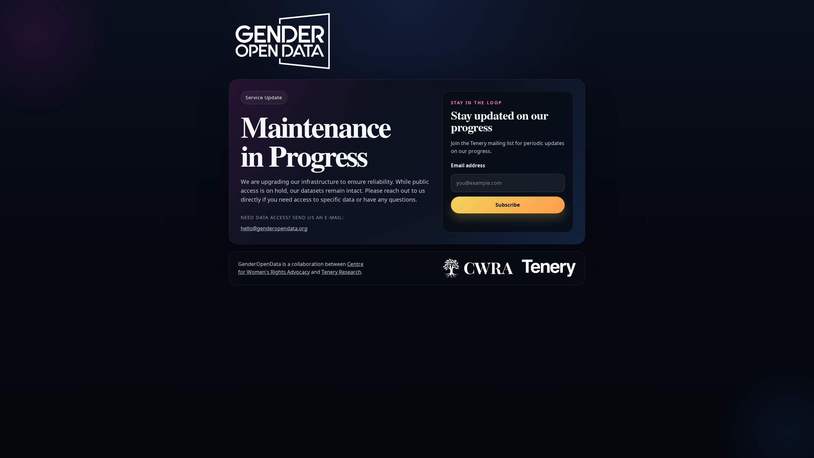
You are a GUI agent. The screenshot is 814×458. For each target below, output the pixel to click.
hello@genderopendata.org (274, 228)
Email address (468, 165)
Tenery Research (341, 271)
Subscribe (507, 204)
